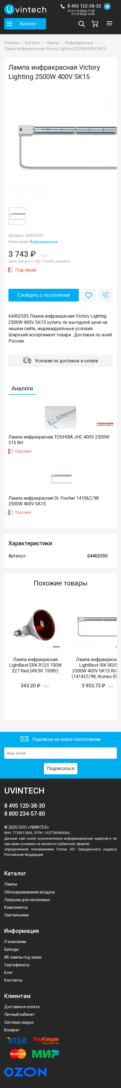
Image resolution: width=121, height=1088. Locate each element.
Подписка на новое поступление (66, 739)
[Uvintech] (25, 9)
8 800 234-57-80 (24, 813)
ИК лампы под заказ (23, 957)
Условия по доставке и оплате (66, 361)
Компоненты (16, 907)
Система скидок (19, 1022)
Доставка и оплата (22, 1006)
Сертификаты (17, 965)
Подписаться (60, 768)
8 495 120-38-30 (84, 6)
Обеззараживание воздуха (29, 892)
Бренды (11, 949)
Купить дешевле (57, 261)
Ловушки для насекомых (27, 899)
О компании (15, 941)
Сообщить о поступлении (43, 295)
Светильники (16, 915)
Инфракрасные (44, 242)
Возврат (12, 1030)
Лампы (10, 884)
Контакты (13, 980)
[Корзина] (96, 23)
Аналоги (22, 388)
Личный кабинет (19, 1014)
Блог (8, 972)
